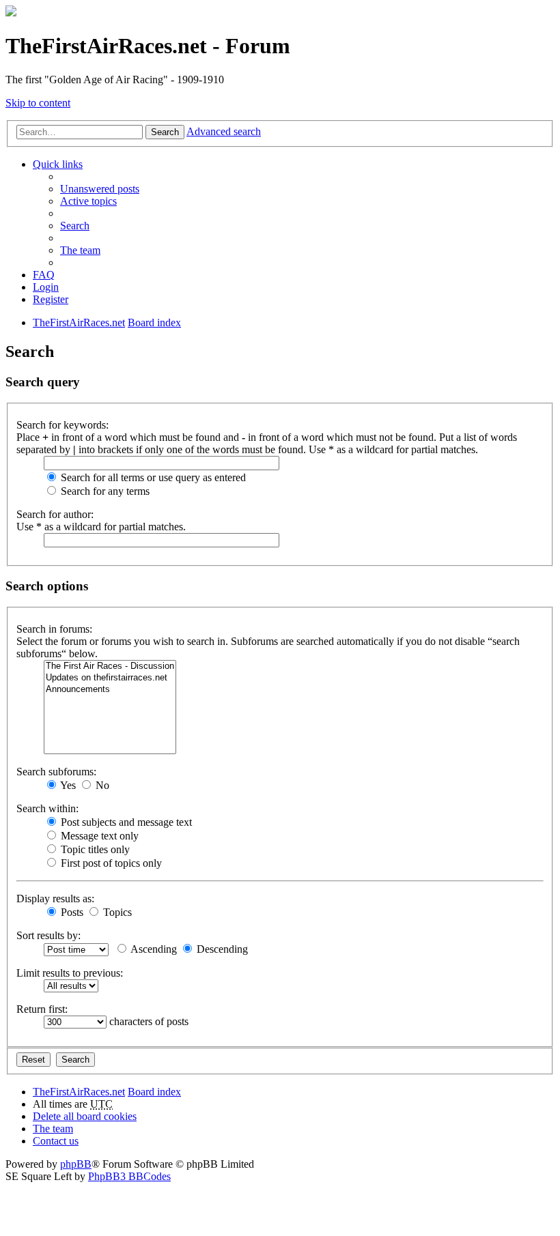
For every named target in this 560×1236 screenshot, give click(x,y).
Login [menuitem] (46, 287)
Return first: (42, 1009)
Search (165, 132)
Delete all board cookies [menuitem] (85, 1116)
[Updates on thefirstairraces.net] (110, 678)
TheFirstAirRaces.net (79, 1091)
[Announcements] (110, 689)
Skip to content (37, 103)
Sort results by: (48, 935)
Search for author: (55, 514)
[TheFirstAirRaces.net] (10, 12)
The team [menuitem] (80, 250)
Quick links (58, 164)
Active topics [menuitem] (88, 201)
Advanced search (223, 131)
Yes (67, 785)
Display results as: (55, 898)
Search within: (47, 808)
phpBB (76, 1164)
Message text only (98, 836)
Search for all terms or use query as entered (152, 477)
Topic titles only (94, 849)
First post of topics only (110, 863)
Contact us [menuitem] (56, 1141)
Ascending (152, 949)
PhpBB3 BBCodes (129, 1176)
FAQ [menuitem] (44, 275)
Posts (70, 912)
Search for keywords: (62, 425)
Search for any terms (104, 491)
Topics (116, 912)
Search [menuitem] (74, 225)
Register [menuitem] (50, 299)
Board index (154, 1091)
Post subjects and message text (125, 822)
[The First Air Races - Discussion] (110, 666)
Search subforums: (56, 771)
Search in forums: (54, 629)
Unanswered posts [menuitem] (99, 189)
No (101, 785)
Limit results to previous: (69, 973)
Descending (221, 949)
